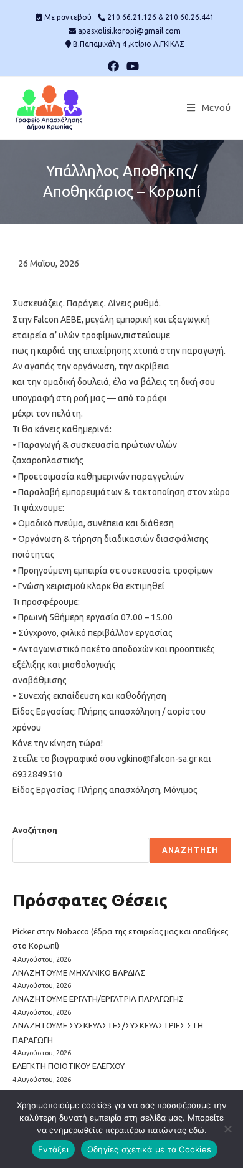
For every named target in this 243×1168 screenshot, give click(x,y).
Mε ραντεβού (68, 17)
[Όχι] (227, 1129)
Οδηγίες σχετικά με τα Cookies (149, 1149)
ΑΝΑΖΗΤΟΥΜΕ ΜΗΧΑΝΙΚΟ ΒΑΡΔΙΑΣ (78, 972)
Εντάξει (53, 1149)
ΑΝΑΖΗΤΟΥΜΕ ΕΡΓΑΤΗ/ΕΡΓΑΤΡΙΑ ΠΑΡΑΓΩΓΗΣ (98, 998)
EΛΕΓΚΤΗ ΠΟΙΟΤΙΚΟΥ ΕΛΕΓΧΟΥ (68, 1065)
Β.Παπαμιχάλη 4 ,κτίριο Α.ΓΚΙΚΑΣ (128, 44)
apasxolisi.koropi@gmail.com (129, 31)
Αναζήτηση (34, 829)
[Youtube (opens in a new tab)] (131, 66)
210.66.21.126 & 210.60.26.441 (160, 17)
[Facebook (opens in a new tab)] (113, 66)
